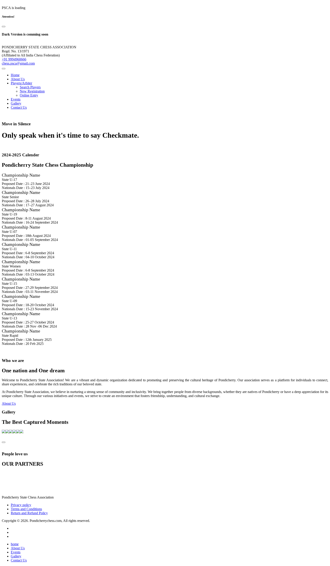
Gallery (16, 103)
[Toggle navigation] (3, 68)
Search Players (30, 87)
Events (15, 99)
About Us (18, 79)
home (15, 544)
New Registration (32, 91)
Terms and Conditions (26, 509)
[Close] (3, 26)
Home (15, 75)
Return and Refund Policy (29, 513)
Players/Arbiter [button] (21, 83)
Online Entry (29, 95)
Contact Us (19, 107)
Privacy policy (21, 505)
